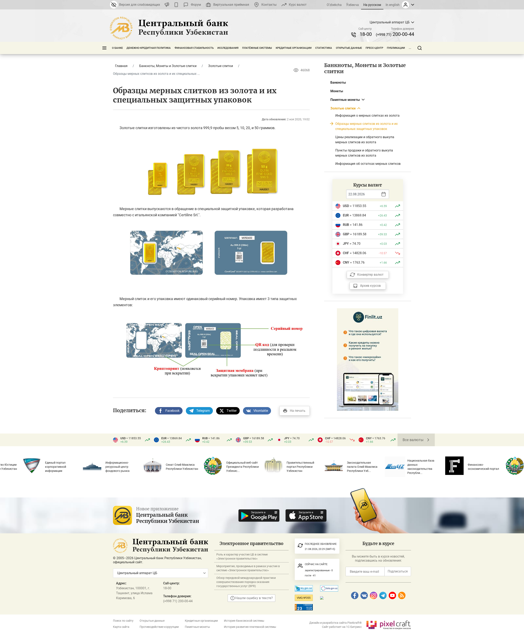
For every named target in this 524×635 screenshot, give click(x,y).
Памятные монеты (197, 626)
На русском (372, 5)
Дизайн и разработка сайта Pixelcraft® (335, 622)
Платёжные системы (257, 47)
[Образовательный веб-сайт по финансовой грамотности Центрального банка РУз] (367, 359)
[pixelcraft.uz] (388, 624)
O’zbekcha (334, 5)
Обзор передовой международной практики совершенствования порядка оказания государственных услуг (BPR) (246, 582)
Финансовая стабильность (194, 47)
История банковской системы (244, 620)
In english (393, 5)
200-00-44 (395, 34)
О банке (117, 47)
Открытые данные (349, 47)
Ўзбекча (352, 5)
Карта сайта (121, 626)
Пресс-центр (374, 47)
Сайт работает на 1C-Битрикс (342, 626)
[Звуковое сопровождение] (167, 4)
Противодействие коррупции (159, 626)
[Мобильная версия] (176, 4)
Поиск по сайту (123, 620)
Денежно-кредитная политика (148, 47)
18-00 (366, 34)
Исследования (227, 47)
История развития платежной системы (250, 626)
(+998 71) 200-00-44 (178, 601)
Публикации (396, 47)
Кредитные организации (294, 47)
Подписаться (398, 571)
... (410, 47)
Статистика (323, 47)
